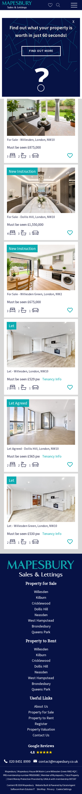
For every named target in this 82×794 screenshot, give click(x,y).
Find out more (41, 51)
